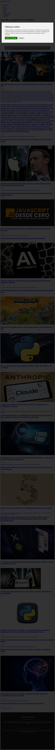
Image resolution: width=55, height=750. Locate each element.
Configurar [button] (21, 38)
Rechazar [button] (14, 38)
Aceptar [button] (8, 38)
